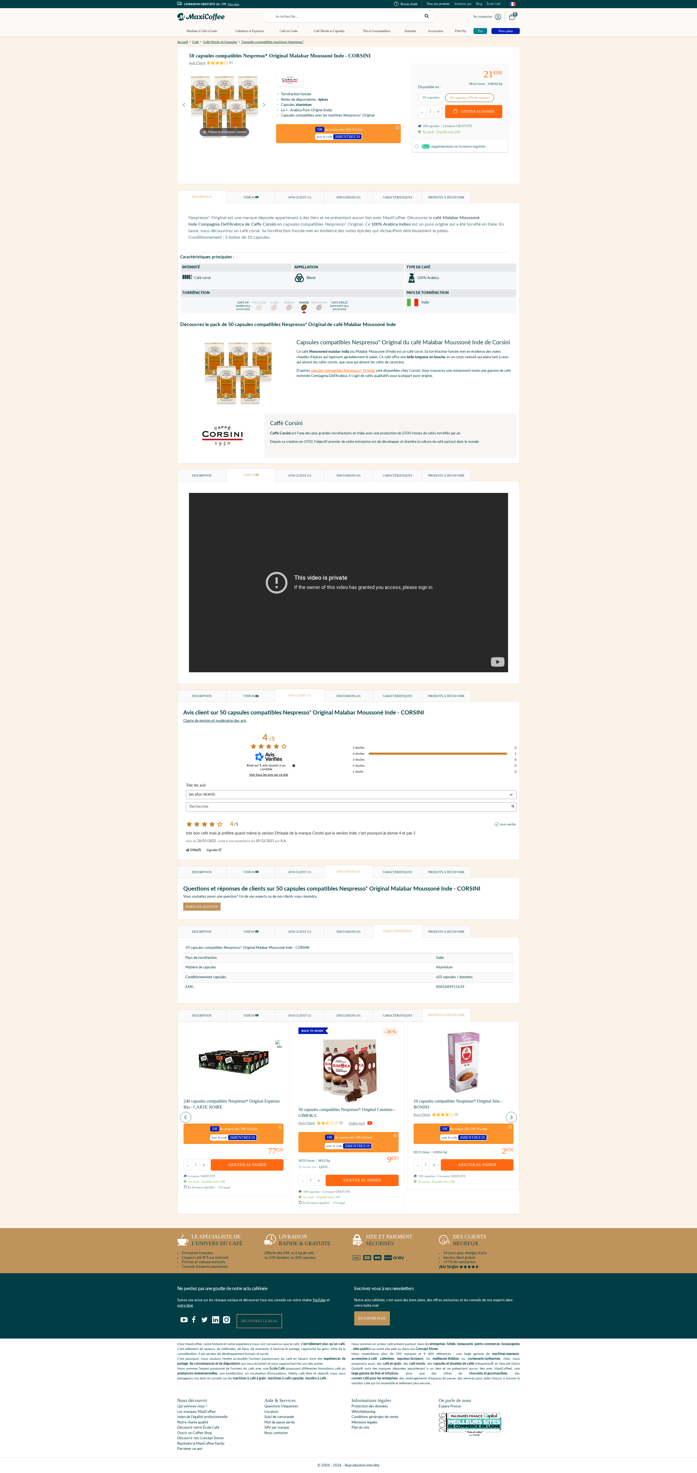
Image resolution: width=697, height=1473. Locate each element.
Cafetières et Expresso (249, 31)
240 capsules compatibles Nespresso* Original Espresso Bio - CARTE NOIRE (232, 1104)
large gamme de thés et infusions (374, 1373)
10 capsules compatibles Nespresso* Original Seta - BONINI (458, 1104)
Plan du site (360, 1427)
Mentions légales (364, 1422)
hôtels (451, 1344)
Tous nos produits (438, 4)
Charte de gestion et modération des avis (214, 721)
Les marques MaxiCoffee (196, 1412)
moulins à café (315, 1378)
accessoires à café (364, 1358)
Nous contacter (276, 1433)
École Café (493, 4)
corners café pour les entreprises (374, 1378)
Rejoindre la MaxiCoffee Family (201, 1444)
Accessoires (435, 31)
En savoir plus (372, 1318)
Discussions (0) (348, 197)
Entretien (410, 31)
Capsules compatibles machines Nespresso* (272, 42)
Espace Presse (450, 1406)
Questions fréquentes (281, 1406)
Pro (480, 31)
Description (202, 196)
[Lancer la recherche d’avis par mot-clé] (513, 807)
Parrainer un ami (189, 1449)
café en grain (392, 1363)
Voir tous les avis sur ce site (268, 774)
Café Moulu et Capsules (329, 31)
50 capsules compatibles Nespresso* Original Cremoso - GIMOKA (346, 1112)
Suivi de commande (279, 1417)
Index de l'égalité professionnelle (202, 1417)
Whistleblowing (363, 1412)
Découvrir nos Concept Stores (200, 1438)
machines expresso (505, 1353)
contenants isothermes (484, 1358)
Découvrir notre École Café (198, 1427)
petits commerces (487, 1344)
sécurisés (389, 1240)
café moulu (417, 1363)
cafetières (387, 1358)
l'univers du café (217, 1240)
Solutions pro (463, 4)
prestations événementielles (197, 1373)
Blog (479, 4)
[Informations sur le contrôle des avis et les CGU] (294, 765)
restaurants (465, 1344)
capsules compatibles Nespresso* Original (343, 371)
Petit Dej (460, 31)
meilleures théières (446, 1358)
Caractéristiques (397, 197)
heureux (469, 1240)
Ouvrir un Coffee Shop (194, 1433)
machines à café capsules (286, 1378)
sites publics (362, 1349)
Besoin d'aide (409, 4)
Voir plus (233, 4)
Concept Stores (427, 1349)
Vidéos (249, 197)
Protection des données (369, 1406)
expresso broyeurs (410, 1358)
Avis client (299, 197)
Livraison (271, 1412)
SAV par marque (276, 1427)
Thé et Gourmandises (376, 31)
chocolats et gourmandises (488, 1373)
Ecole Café (277, 1368)
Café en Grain (289, 31)
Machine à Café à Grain (202, 31)
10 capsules (430, 97)
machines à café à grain (249, 1378)
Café (195, 42)
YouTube (319, 1300)
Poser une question (202, 906)
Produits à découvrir (446, 197)
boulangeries (511, 1344)
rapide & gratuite (305, 1240)
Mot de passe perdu (279, 1422)
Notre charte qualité (192, 1422)
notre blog (185, 1306)
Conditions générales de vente (374, 1417)
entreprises (437, 1344)
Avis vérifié (508, 824)
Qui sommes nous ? (192, 1406)
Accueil (182, 42)
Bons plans (506, 31)
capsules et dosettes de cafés (453, 1363)
